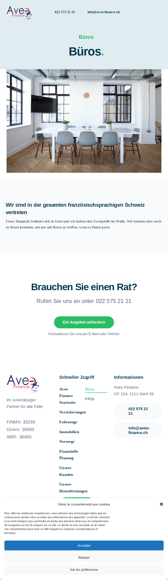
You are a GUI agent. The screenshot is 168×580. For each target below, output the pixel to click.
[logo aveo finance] (20, 6)
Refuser (84, 557)
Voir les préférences (84, 569)
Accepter (84, 545)
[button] (161, 504)
